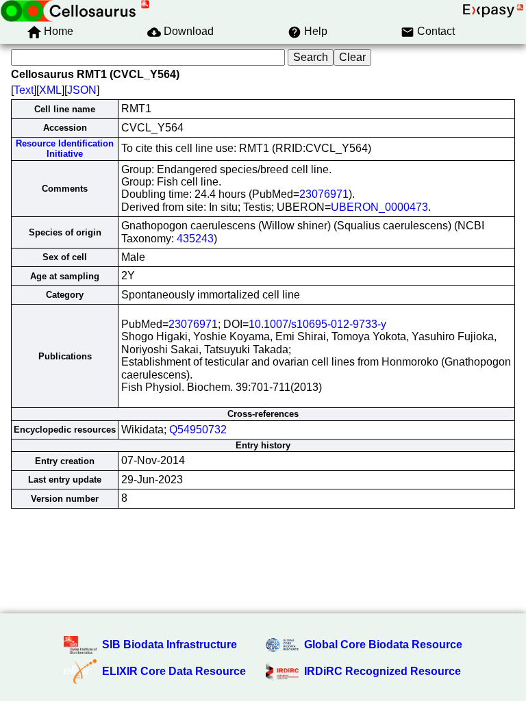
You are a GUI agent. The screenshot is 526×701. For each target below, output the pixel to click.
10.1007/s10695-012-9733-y (317, 324)
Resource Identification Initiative (65, 148)
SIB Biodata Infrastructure (169, 644)
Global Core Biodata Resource (383, 644)
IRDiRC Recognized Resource (382, 671)
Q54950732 (198, 429)
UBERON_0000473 (379, 207)
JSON (82, 90)
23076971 (324, 194)
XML (50, 90)
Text (24, 90)
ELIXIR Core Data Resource (174, 671)
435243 (195, 238)
